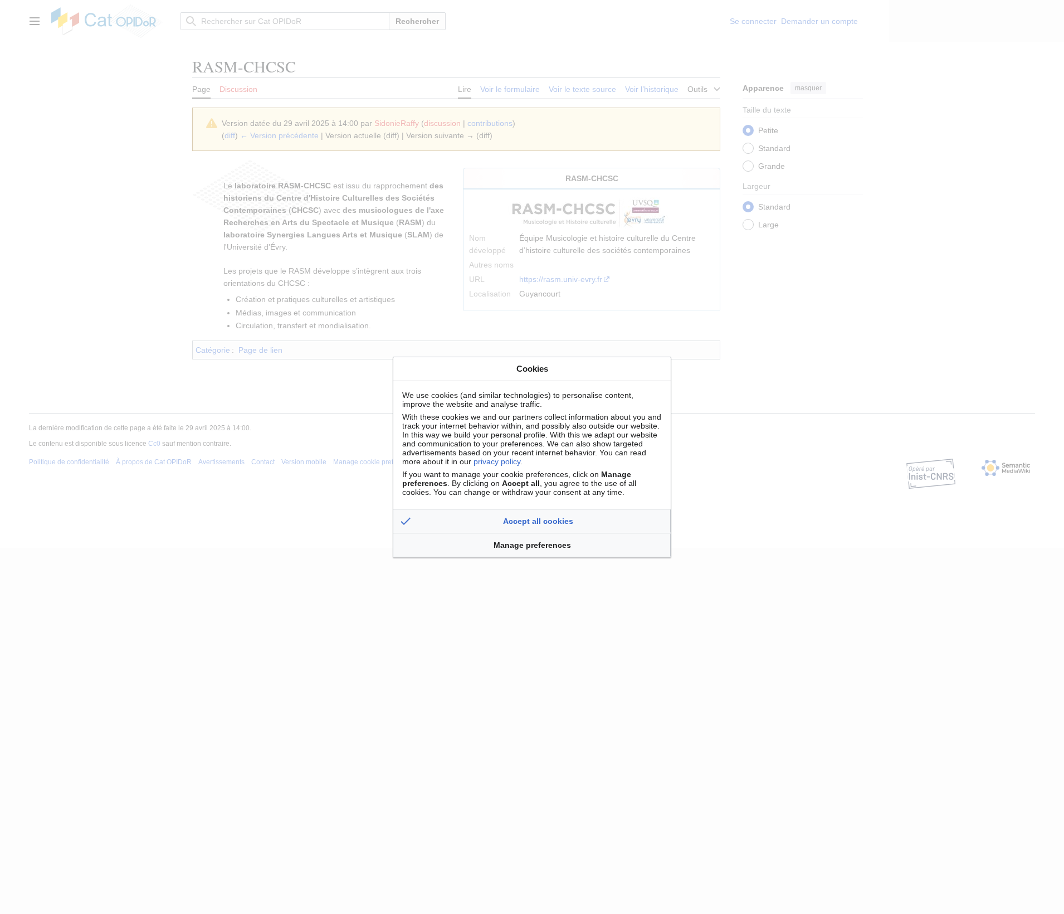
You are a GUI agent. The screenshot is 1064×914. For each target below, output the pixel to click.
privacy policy (497, 461)
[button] (532, 521)
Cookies (532, 368)
